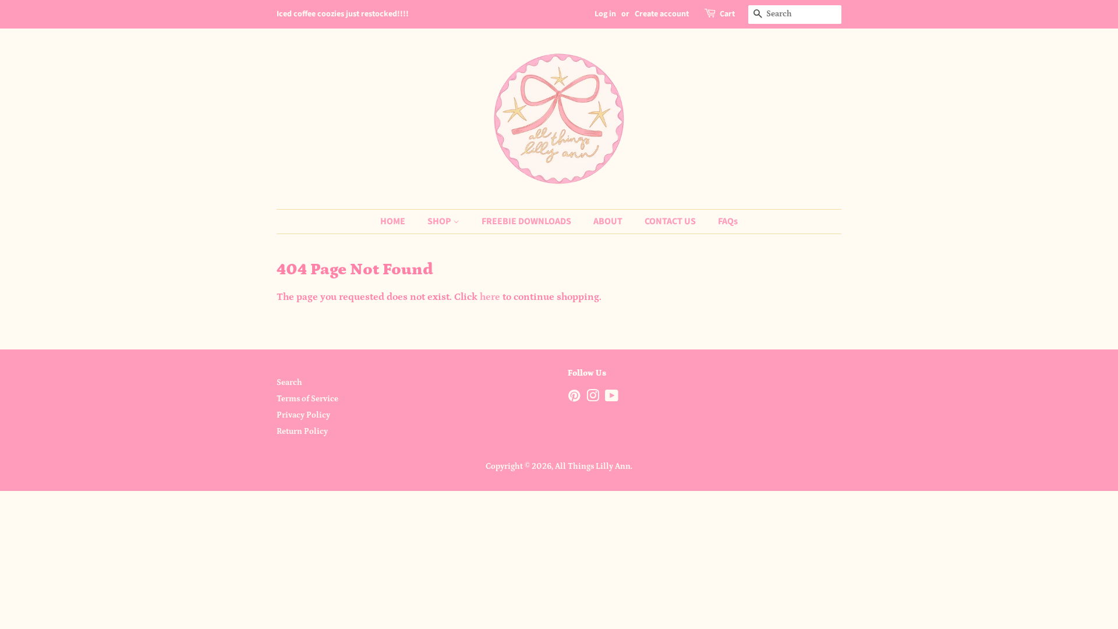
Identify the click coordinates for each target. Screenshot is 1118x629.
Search (289, 382)
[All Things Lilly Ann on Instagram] (592, 398)
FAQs (728, 221)
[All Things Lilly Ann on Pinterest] (574, 398)
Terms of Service (307, 399)
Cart (727, 14)
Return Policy (302, 431)
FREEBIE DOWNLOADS (526, 221)
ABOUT (607, 221)
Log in (605, 14)
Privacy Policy (303, 415)
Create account (662, 14)
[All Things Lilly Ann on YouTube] (611, 398)
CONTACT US (670, 221)
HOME (392, 221)
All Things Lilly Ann (593, 466)
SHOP (440, 221)
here (490, 297)
